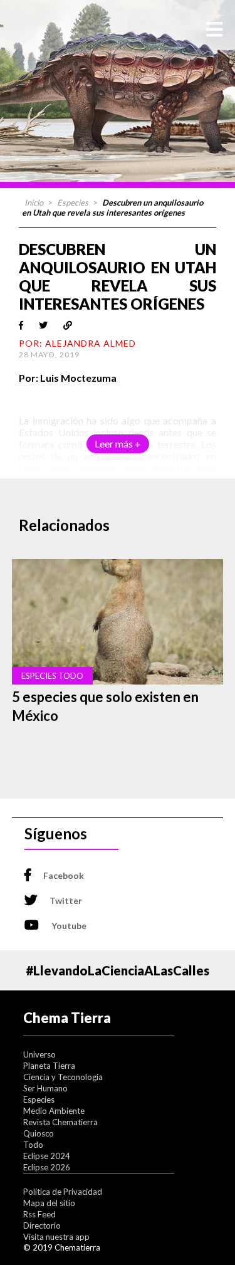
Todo (33, 1145)
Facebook (63, 875)
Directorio (42, 1225)
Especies (72, 202)
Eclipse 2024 (46, 1156)
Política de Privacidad (62, 1192)
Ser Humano (45, 1088)
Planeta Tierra (49, 1066)
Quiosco (38, 1133)
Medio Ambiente (54, 1111)
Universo (39, 1054)
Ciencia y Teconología (63, 1077)
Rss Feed (39, 1214)
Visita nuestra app (56, 1237)
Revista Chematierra (60, 1122)
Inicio (33, 202)
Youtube (68, 925)
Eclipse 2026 (46, 1167)
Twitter (66, 900)
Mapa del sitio (49, 1203)
